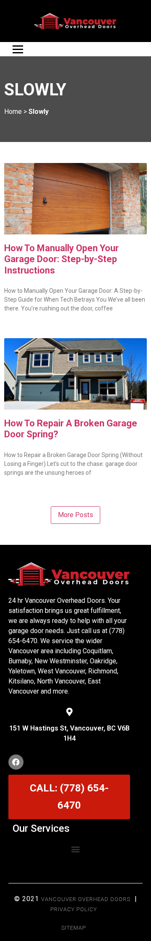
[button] (76, 849)
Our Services (41, 828)
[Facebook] (15, 762)
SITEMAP (73, 928)
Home (13, 112)
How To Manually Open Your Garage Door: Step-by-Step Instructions (61, 259)
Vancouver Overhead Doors (85, 899)
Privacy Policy (73, 909)
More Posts (75, 515)
